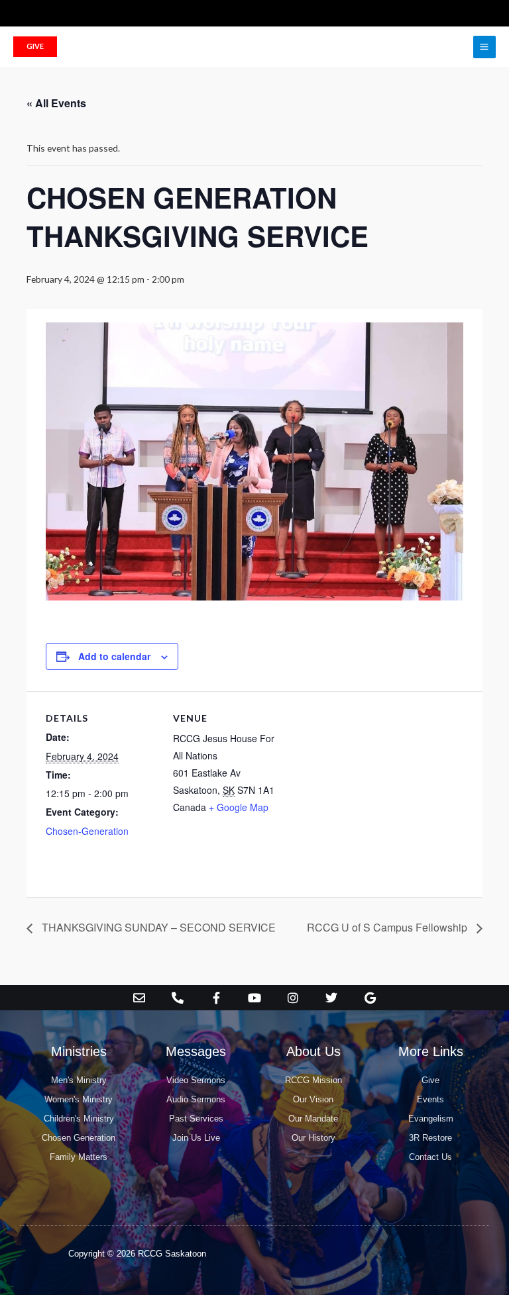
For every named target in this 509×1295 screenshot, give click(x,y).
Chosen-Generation (87, 831)
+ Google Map (238, 807)
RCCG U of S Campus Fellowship (388, 927)
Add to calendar (114, 656)
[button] (35, 46)
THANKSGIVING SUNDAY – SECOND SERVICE (157, 927)
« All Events (56, 103)
